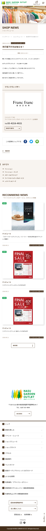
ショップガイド (10, 447)
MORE (15, 345)
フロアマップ (36, 4)
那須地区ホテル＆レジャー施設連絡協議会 (19, 488)
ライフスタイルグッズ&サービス (14, 178)
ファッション (9, 169)
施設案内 (8, 459)
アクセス (8, 453)
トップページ (5, 37)
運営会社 (17, 514)
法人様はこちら (16, 508)
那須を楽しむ (9, 430)
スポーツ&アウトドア (11, 175)
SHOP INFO (10, 128)
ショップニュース (17, 37)
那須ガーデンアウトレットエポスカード (19, 470)
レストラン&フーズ (10, 181)
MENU (43, 3)
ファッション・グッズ (11, 172)
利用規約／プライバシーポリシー (16, 482)
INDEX (7, 151)
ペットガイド (9, 465)
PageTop (44, 519)
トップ (7, 424)
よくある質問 (9, 476)
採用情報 (27, 514)
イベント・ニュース (12, 435)
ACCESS (19, 414)
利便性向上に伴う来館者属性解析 (16, 494)
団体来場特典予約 (17, 503)
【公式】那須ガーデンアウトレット (14, 3)
